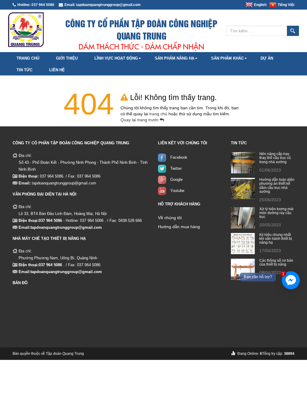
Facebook (178, 157)
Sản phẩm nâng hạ (174, 58)
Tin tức (24, 70)
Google (176, 179)
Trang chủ (27, 58)
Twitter (176, 168)
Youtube (177, 190)
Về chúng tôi (170, 217)
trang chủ (158, 113)
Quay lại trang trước (140, 119)
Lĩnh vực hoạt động (116, 58)
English (260, 5)
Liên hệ (57, 70)
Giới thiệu (67, 58)
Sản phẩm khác (227, 58)
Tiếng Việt (286, 5)
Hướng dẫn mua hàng (179, 226)
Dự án (267, 58)
